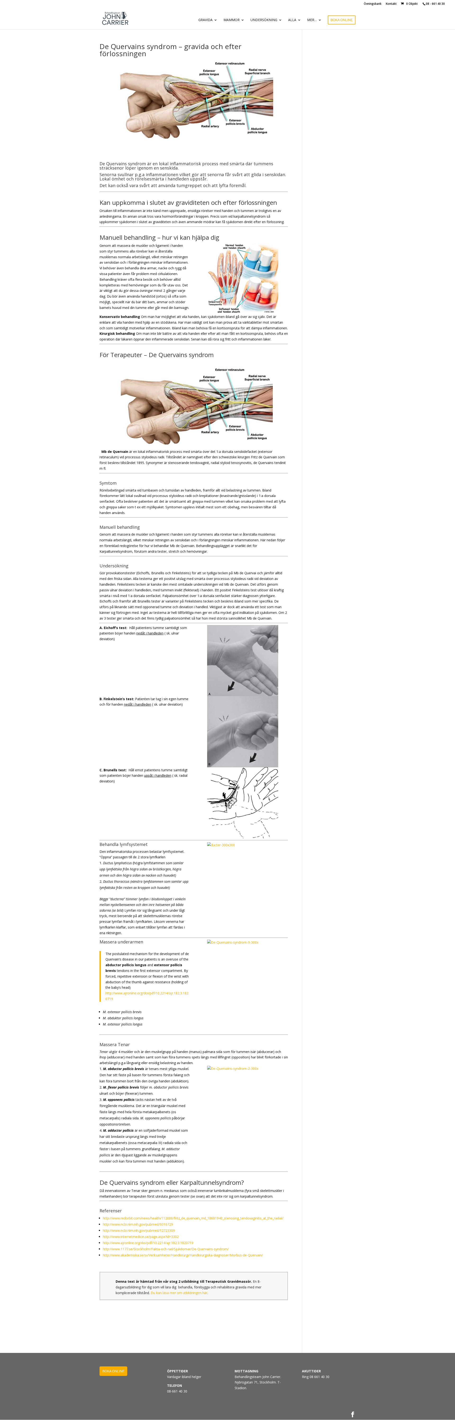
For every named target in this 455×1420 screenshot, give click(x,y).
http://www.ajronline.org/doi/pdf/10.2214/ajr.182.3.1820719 (148, 1243)
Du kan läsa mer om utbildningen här (179, 1293)
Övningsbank (373, 4)
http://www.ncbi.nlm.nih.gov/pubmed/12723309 (139, 1230)
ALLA (292, 20)
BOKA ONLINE (342, 20)
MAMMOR (231, 20)
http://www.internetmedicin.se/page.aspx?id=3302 (141, 1236)
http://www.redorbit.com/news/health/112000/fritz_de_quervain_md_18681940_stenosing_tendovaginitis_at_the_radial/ (193, 1218)
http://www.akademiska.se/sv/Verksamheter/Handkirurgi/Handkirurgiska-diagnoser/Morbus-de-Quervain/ (183, 1255)
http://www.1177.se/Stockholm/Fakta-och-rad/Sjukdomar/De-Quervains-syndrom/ (166, 1249)
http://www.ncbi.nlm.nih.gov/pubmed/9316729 (138, 1224)
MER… (312, 20)
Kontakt (391, 4)
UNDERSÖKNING (263, 20)
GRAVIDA (205, 20)
